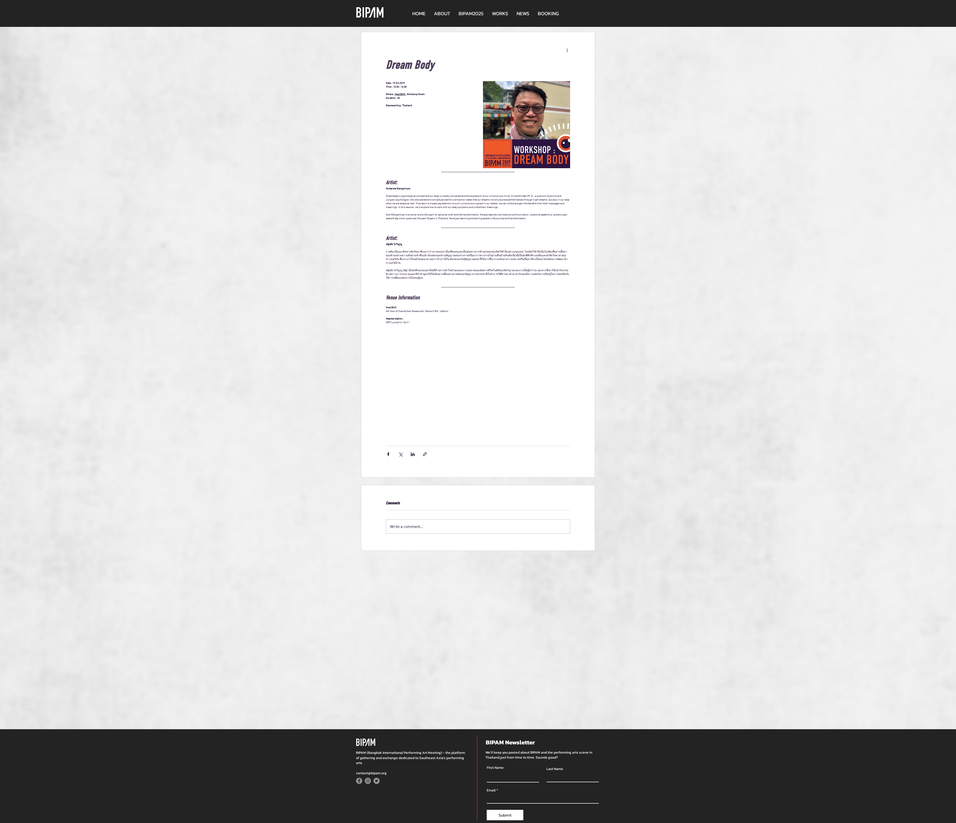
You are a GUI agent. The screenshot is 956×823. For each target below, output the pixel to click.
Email (491, 790)
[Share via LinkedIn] (412, 454)
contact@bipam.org (371, 773)
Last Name (554, 769)
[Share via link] (424, 454)
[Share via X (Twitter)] (400, 454)
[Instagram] (368, 781)
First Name (495, 768)
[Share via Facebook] (388, 454)
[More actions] (567, 50)
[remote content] (460, 384)
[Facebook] (359, 781)
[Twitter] (376, 781)
